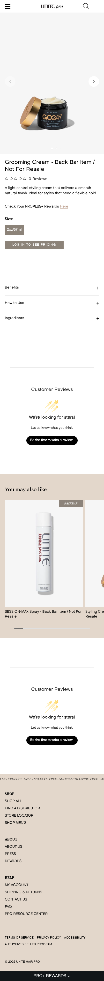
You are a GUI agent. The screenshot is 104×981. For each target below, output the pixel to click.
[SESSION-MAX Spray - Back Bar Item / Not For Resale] (44, 553)
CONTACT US (16, 899)
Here (64, 206)
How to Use (14, 303)
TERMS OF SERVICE (19, 937)
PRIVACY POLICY (49, 937)
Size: (9, 219)
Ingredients (14, 318)
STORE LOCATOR (19, 816)
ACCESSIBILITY (74, 937)
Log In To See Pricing (34, 244)
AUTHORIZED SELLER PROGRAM (28, 944)
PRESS (10, 854)
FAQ (8, 907)
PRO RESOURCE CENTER (26, 914)
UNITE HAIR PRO (28, 961)
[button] (52, 976)
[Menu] (7, 6)
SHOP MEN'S (15, 823)
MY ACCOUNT (16, 885)
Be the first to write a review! (52, 440)
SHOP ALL (13, 801)
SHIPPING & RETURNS (23, 892)
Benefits (12, 287)
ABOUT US (13, 847)
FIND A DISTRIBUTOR (22, 808)
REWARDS (13, 861)
